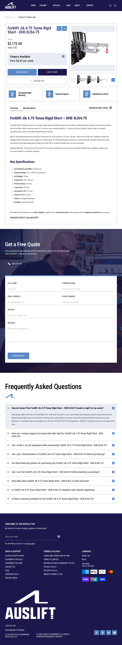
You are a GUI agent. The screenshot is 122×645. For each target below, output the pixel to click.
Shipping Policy (12, 574)
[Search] (110, 5)
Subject (11, 310)
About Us (86, 556)
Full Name (12, 283)
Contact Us (10, 567)
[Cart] (115, 5)
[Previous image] (73, 80)
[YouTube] (114, 632)
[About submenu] (81, 5)
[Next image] (113, 80)
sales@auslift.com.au (14, 630)
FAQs (7, 571)
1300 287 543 (10, 626)
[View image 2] (92, 80)
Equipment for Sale (14, 559)
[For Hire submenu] (48, 5)
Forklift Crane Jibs (27, 17)
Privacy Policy (50, 567)
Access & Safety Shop (14, 556)
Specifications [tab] (29, 108)
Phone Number (68, 296)
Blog (84, 559)
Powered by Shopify (53, 636)
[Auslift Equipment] (10, 5)
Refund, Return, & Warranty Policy (59, 563)
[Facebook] (96, 632)
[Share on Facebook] (59, 28)
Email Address (14, 296)
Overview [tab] (14, 108)
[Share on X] (64, 28)
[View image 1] (82, 80)
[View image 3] (102, 80)
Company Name (68, 283)
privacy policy (30, 544)
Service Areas (11, 578)
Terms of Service (51, 559)
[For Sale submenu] (61, 5)
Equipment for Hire (13, 563)
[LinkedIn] (108, 632)
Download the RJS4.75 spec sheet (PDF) (24, 217)
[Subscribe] (59, 536)
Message (11, 323)
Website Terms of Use (53, 574)
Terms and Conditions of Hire (57, 556)
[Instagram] (102, 632)
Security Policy (50, 571)
